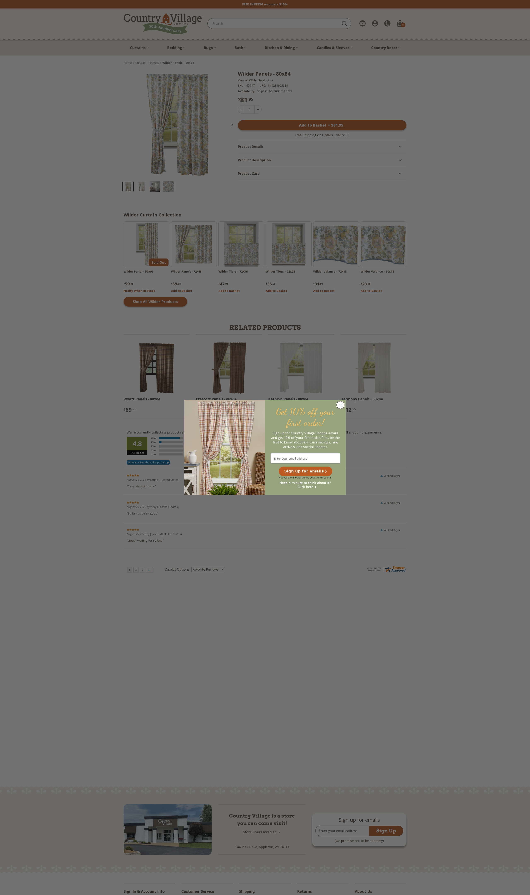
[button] (305, 471)
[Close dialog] (340, 405)
